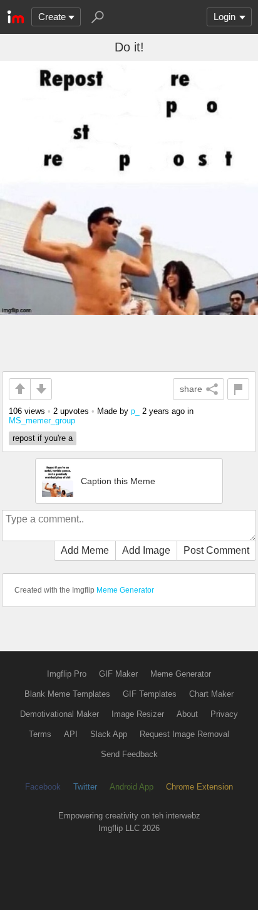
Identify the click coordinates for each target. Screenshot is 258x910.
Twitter (85, 786)
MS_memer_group (42, 420)
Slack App (108, 734)
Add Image (146, 550)
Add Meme (85, 550)
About (187, 714)
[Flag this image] (238, 389)
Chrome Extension (199, 786)
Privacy (224, 714)
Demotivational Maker (59, 714)
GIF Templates (150, 694)
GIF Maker (118, 674)
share (191, 389)
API (71, 734)
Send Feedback (129, 754)
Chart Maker (211, 694)
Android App (131, 786)
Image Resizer (137, 714)
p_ (135, 411)
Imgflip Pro (66, 674)
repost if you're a (43, 438)
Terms (40, 734)
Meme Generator (125, 590)
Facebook (43, 786)
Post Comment (216, 550)
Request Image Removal (184, 734)
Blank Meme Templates (67, 694)
